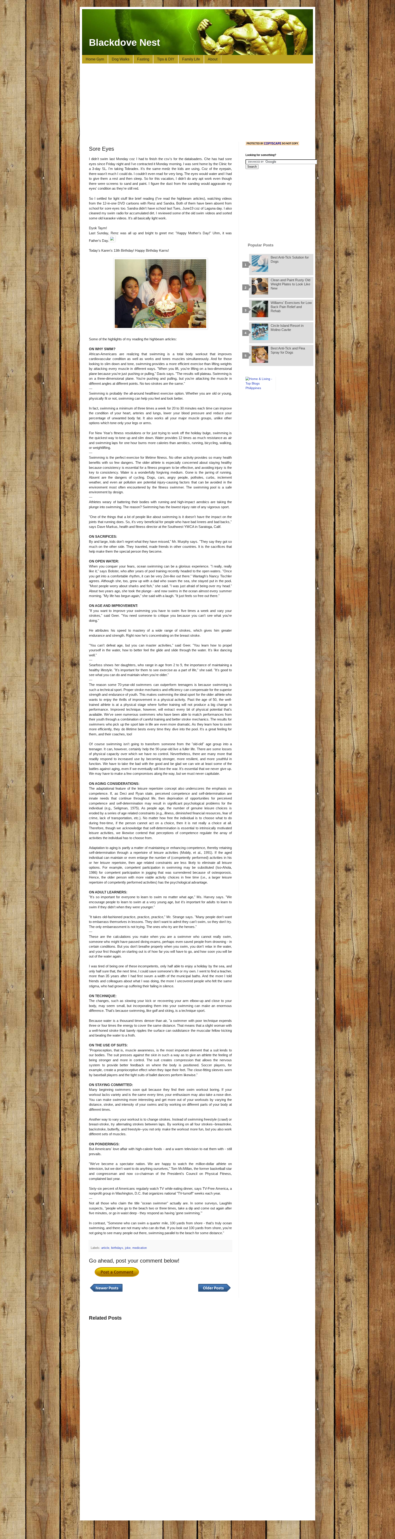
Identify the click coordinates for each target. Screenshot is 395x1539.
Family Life (191, 59)
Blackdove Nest (124, 42)
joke (128, 1248)
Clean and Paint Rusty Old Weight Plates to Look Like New (290, 284)
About (212, 59)
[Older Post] (214, 1292)
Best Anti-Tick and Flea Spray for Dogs (288, 350)
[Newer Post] (106, 1292)
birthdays (117, 1248)
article (105, 1248)
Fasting (143, 59)
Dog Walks (120, 59)
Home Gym (95, 59)
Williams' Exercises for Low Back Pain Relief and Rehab (291, 307)
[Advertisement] (197, 103)
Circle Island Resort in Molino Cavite (287, 328)
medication (139, 1248)
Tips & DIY (165, 59)
